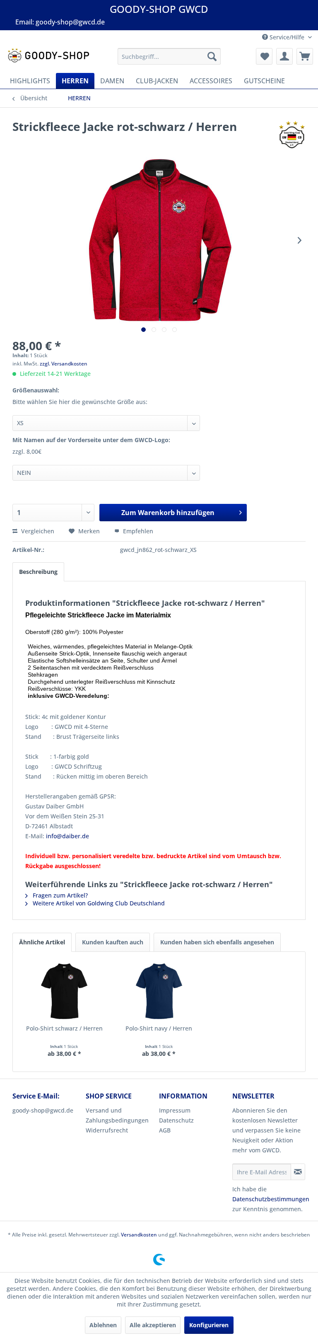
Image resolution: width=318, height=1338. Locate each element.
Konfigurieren (209, 1325)
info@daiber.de (67, 836)
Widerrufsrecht (107, 1130)
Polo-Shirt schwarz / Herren (64, 1028)
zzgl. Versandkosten (63, 363)
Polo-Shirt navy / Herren (158, 1028)
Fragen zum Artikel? (59, 895)
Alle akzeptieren (153, 1325)
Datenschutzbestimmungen (270, 1199)
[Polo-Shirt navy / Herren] (159, 991)
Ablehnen (103, 1325)
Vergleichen (36, 531)
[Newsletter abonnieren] (298, 1172)
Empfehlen (137, 531)
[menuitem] (169, 56)
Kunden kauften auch (112, 942)
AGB (165, 1130)
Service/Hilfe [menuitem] (287, 37)
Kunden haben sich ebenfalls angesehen (217, 942)
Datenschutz (176, 1120)
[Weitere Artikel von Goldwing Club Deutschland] (292, 134)
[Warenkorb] (304, 56)
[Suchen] (212, 56)
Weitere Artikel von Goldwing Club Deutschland (98, 903)
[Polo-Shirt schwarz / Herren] (64, 991)
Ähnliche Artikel (42, 942)
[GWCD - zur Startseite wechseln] (48, 58)
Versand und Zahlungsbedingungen (117, 1115)
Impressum (174, 1110)
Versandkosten (139, 1234)
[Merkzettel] (264, 56)
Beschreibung (38, 572)
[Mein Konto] (284, 56)
